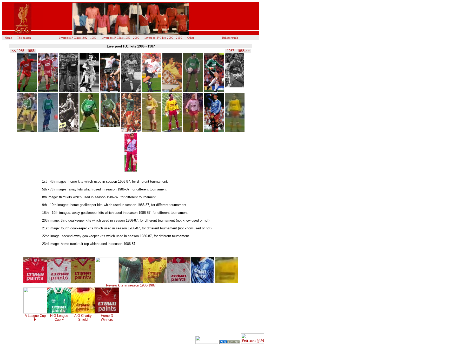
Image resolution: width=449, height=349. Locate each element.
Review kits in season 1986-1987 (131, 285)
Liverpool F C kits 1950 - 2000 (120, 37)
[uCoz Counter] (206, 342)
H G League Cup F (59, 317)
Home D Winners (107, 317)
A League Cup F (35, 317)
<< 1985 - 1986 (23, 51)
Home (8, 37)
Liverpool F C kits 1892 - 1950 (77, 37)
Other (190, 37)
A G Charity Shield (83, 317)
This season (24, 37)
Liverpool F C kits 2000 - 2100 (163, 37)
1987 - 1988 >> (238, 51)
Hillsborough (230, 37)
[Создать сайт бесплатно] (229, 342)
